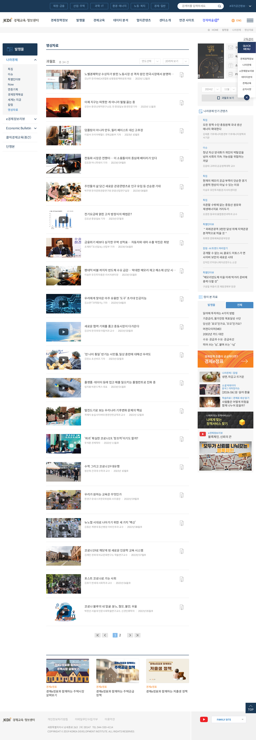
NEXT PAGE (137, 635)
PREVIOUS (105, 635)
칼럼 (10, 105)
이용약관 (110, 719)
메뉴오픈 (35, 60)
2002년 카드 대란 (213, 334)
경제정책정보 (59, 20)
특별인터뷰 (14, 79)
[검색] (200, 6)
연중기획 (13, 89)
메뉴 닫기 (247, 97)
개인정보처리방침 (58, 719)
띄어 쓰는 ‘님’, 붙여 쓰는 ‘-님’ (219, 345)
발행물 (80, 20)
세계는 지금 (14, 100)
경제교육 (99, 20)
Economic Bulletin (18, 128)
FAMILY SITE (224, 719)
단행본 (10, 147)
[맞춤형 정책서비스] (225, 420)
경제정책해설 (15, 94)
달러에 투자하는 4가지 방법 (218, 313)
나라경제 (236, 30)
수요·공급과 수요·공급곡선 (218, 339)
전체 (239, 305)
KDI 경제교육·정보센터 (20, 20)
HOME (215, 30)
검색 (219, 6)
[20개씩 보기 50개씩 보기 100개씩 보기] (176, 61)
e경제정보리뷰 (15, 119)
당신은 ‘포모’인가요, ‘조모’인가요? (222, 324)
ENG (239, 20)
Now (11, 84)
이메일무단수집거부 (86, 719)
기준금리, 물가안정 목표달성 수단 (222, 318)
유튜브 (204, 719)
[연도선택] (150, 61)
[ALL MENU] (250, 20)
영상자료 (249, 30)
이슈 (10, 74)
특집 (10, 69)
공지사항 (246, 89)
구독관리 (248, 39)
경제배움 (211, 20)
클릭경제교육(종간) (18, 137)
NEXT (130, 635)
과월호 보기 (228, 98)
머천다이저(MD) (212, 329)
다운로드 (182, 75)
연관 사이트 (186, 20)
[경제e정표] (225, 359)
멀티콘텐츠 (144, 20)
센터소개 (165, 20)
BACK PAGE (98, 635)
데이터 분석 (120, 20)
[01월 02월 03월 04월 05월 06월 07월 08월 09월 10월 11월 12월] (229, 89)
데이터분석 (246, 77)
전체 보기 (240, 6)
